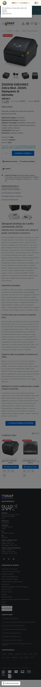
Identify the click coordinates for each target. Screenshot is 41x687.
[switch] (36, 3)
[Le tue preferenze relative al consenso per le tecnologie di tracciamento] (11, 683)
